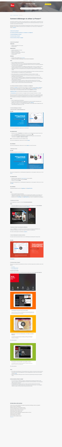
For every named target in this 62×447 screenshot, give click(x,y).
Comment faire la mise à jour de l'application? (15, 413)
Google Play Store (24, 178)
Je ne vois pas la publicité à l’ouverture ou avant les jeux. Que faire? (18, 408)
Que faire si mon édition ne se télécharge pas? (15, 406)
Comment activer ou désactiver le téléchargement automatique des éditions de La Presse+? (20, 412)
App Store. (23, 152)
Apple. (12, 173)
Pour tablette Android (15, 267)
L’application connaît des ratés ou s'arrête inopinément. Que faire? (17, 407)
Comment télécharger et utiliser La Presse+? (15, 414)
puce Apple (23, 57)
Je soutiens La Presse (48, 4)
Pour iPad (13, 266)
